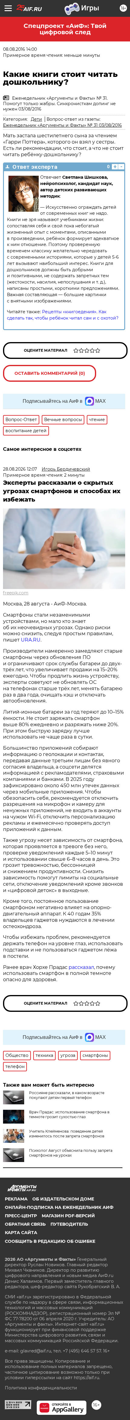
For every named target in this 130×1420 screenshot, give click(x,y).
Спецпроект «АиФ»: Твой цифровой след (65, 29)
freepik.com (15, 593)
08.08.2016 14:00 (20, 49)
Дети (36, 119)
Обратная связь (25, 1224)
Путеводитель (69, 1224)
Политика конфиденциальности (41, 1388)
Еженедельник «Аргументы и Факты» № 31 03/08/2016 (62, 125)
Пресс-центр (21, 1215)
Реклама (16, 1199)
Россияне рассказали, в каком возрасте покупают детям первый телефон (66, 1095)
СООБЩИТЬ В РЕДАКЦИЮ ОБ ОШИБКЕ (50, 1241)
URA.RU (31, 640)
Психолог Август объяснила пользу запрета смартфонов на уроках (70, 1153)
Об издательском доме (63, 1199)
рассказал (81, 967)
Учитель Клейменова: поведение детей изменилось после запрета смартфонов (66, 1133)
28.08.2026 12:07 (20, 469)
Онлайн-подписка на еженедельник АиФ (59, 1207)
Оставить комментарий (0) (50, 373)
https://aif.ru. (87, 1377)
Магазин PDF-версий (68, 1215)
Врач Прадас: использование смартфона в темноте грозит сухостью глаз (69, 1114)
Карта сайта (21, 1232)
